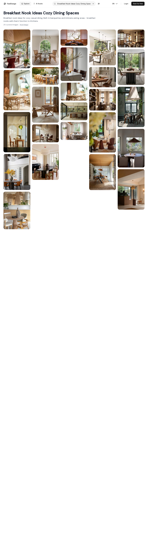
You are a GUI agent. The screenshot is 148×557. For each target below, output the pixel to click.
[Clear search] (93, 3)
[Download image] (27, 38)
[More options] (56, 70)
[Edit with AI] (27, 42)
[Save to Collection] (27, 33)
